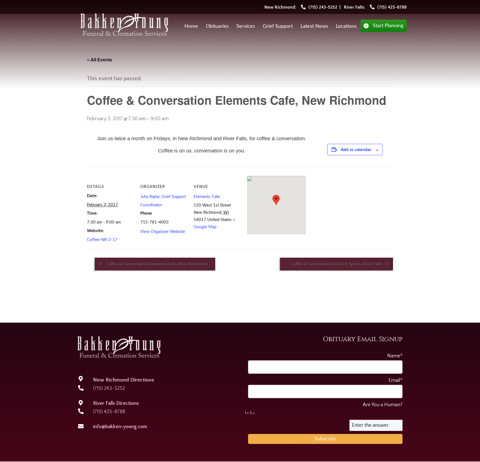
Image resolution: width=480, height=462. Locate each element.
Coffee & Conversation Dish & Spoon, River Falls (337, 264)
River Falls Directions (116, 403)
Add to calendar (356, 149)
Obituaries (217, 26)
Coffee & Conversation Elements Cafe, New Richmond (156, 264)
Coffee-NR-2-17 (102, 240)
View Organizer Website (162, 232)
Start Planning (388, 25)
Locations (346, 26)
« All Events (99, 59)
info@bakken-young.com (120, 427)
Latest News (314, 26)
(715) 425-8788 (109, 412)
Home (191, 26)
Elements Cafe (207, 197)
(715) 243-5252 (109, 388)
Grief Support (278, 26)
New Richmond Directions (123, 380)
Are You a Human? (323, 408)
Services (245, 26)
